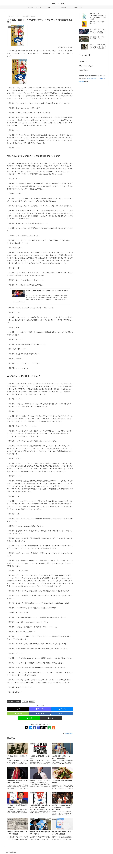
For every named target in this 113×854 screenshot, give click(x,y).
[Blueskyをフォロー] (30, 727)
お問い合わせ (83, 70)
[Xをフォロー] (26, 727)
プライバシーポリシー (86, 66)
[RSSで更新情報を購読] (53, 727)
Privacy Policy (91, 78)
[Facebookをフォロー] (34, 727)
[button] (51, 718)
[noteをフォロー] (45, 727)
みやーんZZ (83, 61)
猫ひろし (32, 701)
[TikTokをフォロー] (42, 727)
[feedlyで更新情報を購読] (49, 727)
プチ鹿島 (26, 701)
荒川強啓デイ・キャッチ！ (15, 701)
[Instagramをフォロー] (38, 727)
